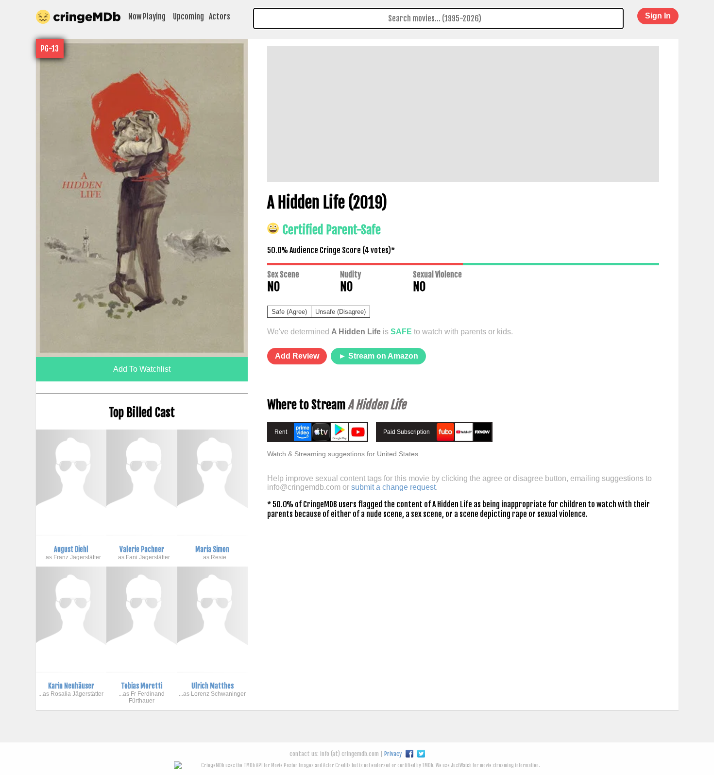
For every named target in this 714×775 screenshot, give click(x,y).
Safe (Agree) (289, 311)
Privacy (393, 754)
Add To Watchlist (141, 369)
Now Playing (147, 16)
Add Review (297, 356)
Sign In (658, 16)
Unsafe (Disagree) (340, 311)
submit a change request (393, 487)
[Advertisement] (463, 114)
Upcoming (188, 16)
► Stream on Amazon (378, 356)
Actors (219, 16)
